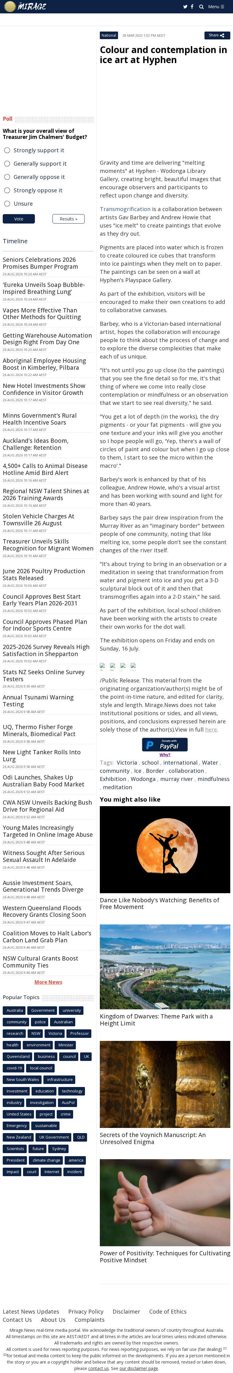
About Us (53, 1319)
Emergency (17, 1125)
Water (210, 762)
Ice (137, 770)
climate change (46, 1160)
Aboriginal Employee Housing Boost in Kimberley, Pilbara (44, 364)
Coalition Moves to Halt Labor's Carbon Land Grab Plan (47, 936)
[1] (225, 1348)
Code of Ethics (168, 1311)
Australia (15, 1010)
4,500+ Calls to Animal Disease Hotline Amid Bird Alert (45, 469)
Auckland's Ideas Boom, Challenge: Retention (36, 444)
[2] (5, 1355)
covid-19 (14, 1068)
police (40, 1022)
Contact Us (17, 1319)
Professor (79, 1033)
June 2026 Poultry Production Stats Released (44, 574)
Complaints (90, 1319)
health (13, 1045)
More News (48, 982)
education (44, 1091)
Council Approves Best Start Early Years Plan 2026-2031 (42, 600)
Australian (63, 1022)
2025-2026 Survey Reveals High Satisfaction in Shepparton (46, 650)
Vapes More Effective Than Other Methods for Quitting (42, 313)
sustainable (46, 1125)
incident (74, 1171)
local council (41, 1068)
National (109, 35)
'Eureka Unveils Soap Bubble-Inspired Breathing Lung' (44, 288)
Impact (13, 1171)
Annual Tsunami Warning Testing (38, 700)
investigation (42, 1102)
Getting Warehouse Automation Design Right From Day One (47, 338)
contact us (98, 1368)
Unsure (23, 203)
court (31, 1171)
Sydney (59, 1148)
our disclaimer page (139, 1368)
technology (72, 1091)
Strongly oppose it (38, 190)
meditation (117, 787)
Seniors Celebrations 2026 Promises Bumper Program (40, 263)
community (115, 770)
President (16, 1160)
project (46, 1114)
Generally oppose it (39, 176)
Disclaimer (126, 1311)
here (211, 729)
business (46, 1056)
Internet (52, 1171)
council (69, 1056)
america (76, 1160)
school (150, 762)
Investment (17, 1091)
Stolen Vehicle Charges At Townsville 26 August (38, 519)
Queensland (18, 1056)
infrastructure (60, 1079)
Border (155, 770)
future (38, 1148)
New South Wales (23, 1079)
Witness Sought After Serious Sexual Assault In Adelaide (44, 856)
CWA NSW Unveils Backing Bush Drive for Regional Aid (47, 806)
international (180, 762)
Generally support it (40, 163)
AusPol (68, 1102)
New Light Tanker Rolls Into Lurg (42, 755)
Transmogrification (125, 209)
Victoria (127, 762)
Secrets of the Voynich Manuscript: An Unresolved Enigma (153, 1138)
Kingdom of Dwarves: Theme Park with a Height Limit (156, 1019)
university (72, 1010)
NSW (36, 1033)
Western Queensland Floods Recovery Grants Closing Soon (44, 911)
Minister (66, 1045)
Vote (18, 219)
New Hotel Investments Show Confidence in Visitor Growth (44, 389)
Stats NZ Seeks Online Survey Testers (44, 675)
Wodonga (143, 778)
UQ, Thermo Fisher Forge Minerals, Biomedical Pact (39, 730)
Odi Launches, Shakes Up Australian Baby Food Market (43, 780)
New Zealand (19, 1137)
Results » (68, 219)
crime (66, 1114)
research (15, 1033)
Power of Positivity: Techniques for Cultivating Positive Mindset (165, 1256)
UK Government (54, 1137)
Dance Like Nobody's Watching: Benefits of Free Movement (159, 903)
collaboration (186, 770)
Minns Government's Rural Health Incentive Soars (40, 419)
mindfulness (214, 778)
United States (19, 1114)
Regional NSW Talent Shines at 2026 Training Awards (46, 494)
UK (86, 1056)
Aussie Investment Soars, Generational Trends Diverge (43, 886)
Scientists (15, 1148)
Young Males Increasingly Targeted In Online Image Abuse (48, 831)
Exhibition (113, 778)
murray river (176, 778)
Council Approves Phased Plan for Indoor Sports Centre (45, 625)
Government (43, 1010)
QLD (81, 1137)
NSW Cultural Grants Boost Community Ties (40, 961)
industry (14, 1102)
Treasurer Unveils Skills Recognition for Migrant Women (48, 544)
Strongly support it (39, 150)
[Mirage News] (25, 6)
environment (38, 1045)
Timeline (15, 241)
